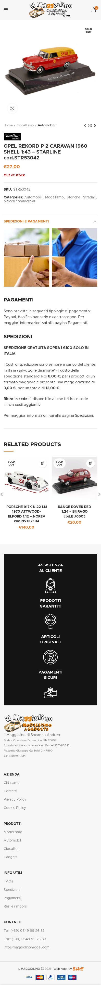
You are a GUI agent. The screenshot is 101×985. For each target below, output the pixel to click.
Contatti (10, 791)
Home (8, 125)
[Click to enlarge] (12, 108)
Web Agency (62, 968)
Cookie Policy (15, 808)
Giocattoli (11, 849)
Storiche (73, 197)
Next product (94, 125)
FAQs (8, 881)
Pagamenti (12, 898)
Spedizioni (12, 890)
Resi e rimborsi (15, 906)
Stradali (89, 197)
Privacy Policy (15, 799)
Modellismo (25, 125)
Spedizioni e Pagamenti (26, 221)
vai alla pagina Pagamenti (64, 323)
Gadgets (10, 857)
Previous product (85, 125)
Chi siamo (12, 783)
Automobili (46, 125)
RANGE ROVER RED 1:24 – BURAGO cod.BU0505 (74, 511)
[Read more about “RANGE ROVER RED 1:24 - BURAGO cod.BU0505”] (90, 463)
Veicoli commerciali (20, 201)
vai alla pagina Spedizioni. (71, 415)
